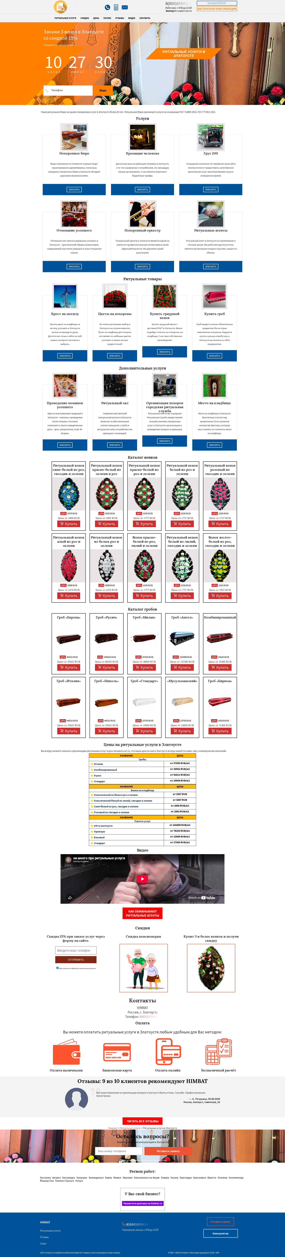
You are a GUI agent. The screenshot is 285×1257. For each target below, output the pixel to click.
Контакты (145, 18)
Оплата (107, 18)
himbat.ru (49, 1252)
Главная (112, 1128)
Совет (43, 1243)
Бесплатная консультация (217, 8)
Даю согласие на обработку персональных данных (77, 968)
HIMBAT (45, 1222)
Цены (96, 18)
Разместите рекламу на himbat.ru (143, 1203)
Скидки (84, 18)
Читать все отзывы (142, 1121)
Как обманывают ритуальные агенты (142, 913)
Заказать (74, 189)
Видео (131, 18)
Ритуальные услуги (65, 18)
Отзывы (119, 18)
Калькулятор (217, 3)
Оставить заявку (220, 1221)
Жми (102, 90)
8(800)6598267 (178, 3)
